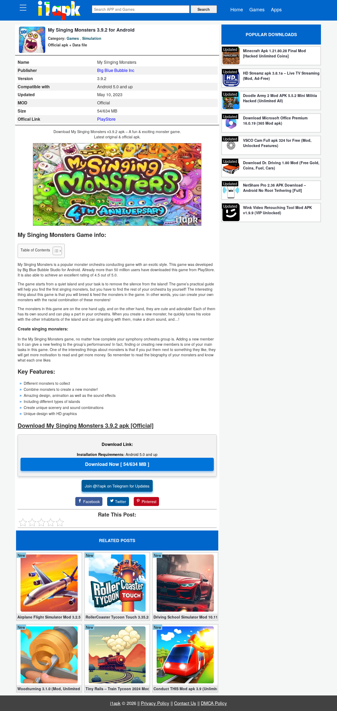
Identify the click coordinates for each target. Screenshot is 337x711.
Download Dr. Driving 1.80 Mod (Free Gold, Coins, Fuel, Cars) (281, 165)
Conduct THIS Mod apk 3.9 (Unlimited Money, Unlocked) (185, 688)
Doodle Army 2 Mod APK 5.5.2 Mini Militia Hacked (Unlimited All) (280, 98)
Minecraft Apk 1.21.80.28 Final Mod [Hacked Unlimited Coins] (274, 53)
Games (257, 9)
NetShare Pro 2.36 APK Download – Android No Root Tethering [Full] (274, 187)
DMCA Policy (214, 703)
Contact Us (185, 703)
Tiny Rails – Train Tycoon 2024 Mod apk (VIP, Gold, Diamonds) (117, 688)
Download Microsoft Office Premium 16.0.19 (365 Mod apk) (275, 120)
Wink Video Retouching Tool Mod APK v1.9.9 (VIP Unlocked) (277, 210)
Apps (276, 9)
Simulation (91, 38)
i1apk (115, 703)
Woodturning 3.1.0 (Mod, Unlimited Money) (49, 688)
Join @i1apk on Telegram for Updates (117, 486)
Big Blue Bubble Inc (115, 70)
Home (236, 9)
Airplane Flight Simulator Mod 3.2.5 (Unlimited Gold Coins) (49, 617)
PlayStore (106, 119)
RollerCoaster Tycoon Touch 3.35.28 (117, 617)
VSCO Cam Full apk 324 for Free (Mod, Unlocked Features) (277, 143)
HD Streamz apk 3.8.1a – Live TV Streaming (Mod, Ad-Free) (281, 75)
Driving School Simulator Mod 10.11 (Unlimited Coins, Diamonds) (185, 617)
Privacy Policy (155, 703)
